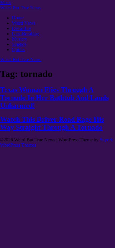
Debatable (21, 28)
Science (19, 44)
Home (17, 17)
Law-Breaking (25, 33)
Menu (5, 2)
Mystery (19, 38)
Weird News (23, 23)
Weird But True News (20, 7)
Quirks (18, 49)
